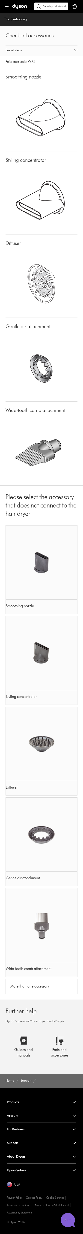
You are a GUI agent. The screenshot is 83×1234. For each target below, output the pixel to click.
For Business (16, 1129)
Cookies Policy (34, 1197)
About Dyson (16, 1157)
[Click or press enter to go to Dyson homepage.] (19, 8)
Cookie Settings (55, 1197)
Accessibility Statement (19, 1212)
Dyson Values (16, 1170)
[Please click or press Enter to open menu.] (7, 6)
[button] (41, 50)
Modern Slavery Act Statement (52, 1205)
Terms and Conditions (19, 1205)
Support (12, 1143)
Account (12, 1116)
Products (13, 1102)
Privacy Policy (14, 1197)
